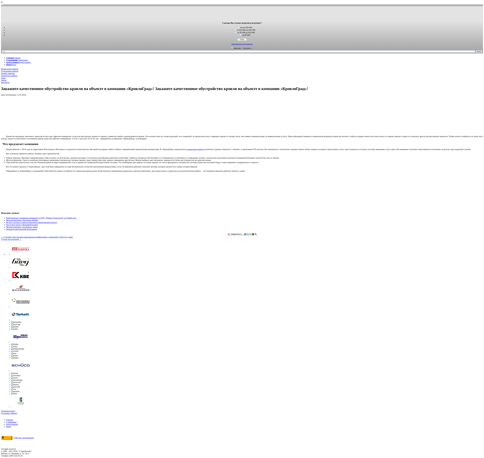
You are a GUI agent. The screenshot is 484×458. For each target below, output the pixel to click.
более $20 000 (246, 27)
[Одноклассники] (250, 234)
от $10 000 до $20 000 (246, 30)
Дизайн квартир (8, 73)
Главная (9, 420)
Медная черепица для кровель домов (22, 227)
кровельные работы (195, 149)
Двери (3, 80)
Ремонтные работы (9, 76)
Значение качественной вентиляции (21, 229)
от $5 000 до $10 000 (246, 32)
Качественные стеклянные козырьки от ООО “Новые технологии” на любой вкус (41, 218)
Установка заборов (9, 413)
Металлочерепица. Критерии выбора (22, 220)
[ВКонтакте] (245, 234)
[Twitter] (248, 234)
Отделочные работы (9, 71)
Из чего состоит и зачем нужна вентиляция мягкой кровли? (31, 222)
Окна (3, 78)
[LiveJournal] (255, 234)
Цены (8, 427)
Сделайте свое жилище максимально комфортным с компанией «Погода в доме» (37, 237)
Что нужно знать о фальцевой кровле (22, 225)
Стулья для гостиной (11, 239)
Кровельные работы (9, 69)
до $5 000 (246, 35)
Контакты (5, 82)
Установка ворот (8, 411)
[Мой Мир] (253, 234)
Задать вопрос (12, 424)
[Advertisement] (242, 14)
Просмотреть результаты (242, 44)
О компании (11, 422)
